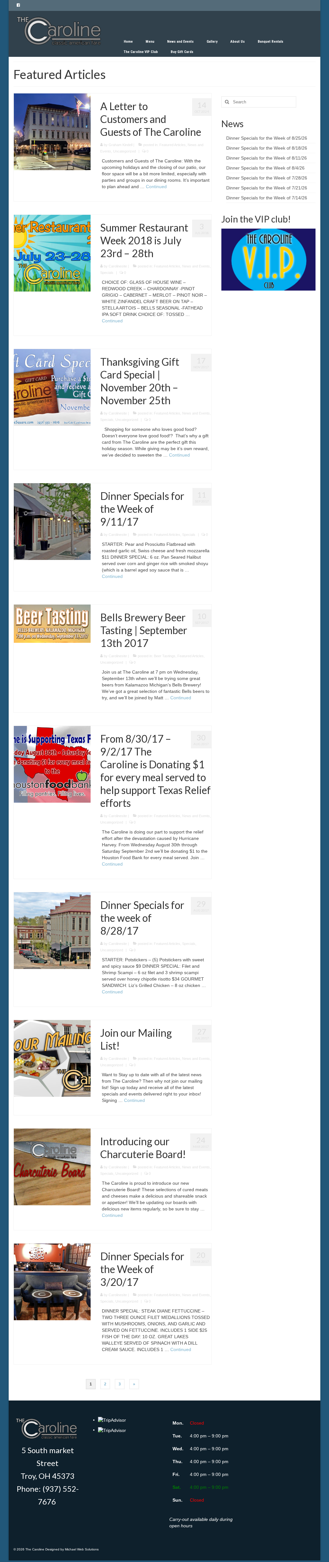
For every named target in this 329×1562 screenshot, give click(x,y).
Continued (156, 186)
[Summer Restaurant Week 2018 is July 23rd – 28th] (52, 252)
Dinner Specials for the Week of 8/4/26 (265, 167)
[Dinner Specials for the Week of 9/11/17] (52, 521)
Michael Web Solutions (82, 1549)
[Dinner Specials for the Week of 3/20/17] (52, 1281)
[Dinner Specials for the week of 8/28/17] (52, 930)
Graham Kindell (120, 145)
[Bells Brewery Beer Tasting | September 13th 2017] (52, 623)
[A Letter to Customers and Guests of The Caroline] (52, 131)
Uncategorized (124, 151)
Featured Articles (172, 145)
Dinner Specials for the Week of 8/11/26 (266, 158)
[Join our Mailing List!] (52, 1057)
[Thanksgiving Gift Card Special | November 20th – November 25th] (52, 386)
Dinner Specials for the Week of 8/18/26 (266, 148)
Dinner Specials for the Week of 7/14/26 (266, 197)
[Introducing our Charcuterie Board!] (52, 1166)
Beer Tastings (164, 656)
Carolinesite (118, 266)
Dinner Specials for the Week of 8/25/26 (266, 138)
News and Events (196, 266)
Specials (106, 273)
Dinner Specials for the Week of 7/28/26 (266, 177)
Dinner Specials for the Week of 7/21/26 (266, 187)
